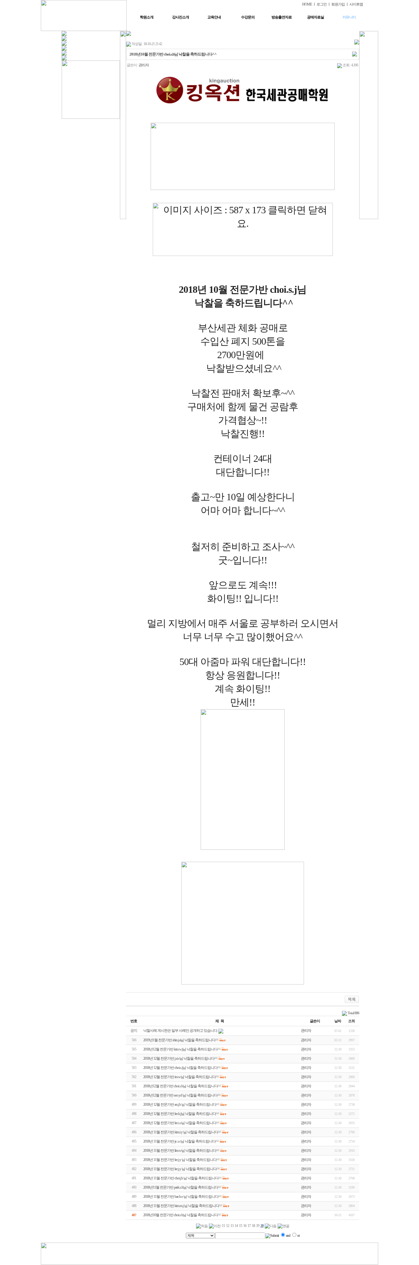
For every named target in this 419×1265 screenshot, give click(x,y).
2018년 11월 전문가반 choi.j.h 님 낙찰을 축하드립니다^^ (182, 1178)
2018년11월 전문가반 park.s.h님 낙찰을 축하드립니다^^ (182, 1187)
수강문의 (248, 17)
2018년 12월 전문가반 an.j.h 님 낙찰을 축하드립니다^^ (181, 1104)
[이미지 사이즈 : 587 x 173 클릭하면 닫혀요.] (243, 229)
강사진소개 (180, 17)
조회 (351, 1021)
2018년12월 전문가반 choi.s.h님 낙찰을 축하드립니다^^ (182, 1086)
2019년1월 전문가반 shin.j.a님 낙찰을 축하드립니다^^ (180, 1040)
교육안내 (214, 17)
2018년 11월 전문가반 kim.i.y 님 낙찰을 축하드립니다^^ (182, 1132)
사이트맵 (356, 4)
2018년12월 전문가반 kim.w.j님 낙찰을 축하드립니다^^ (182, 1049)
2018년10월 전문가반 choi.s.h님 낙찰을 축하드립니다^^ (182, 1215)
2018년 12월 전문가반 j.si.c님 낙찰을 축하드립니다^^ (180, 1058)
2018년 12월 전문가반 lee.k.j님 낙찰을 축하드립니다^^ (181, 1114)
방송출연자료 (281, 17)
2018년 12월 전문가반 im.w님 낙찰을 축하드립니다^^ (181, 1077)
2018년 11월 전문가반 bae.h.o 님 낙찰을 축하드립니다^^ (182, 1196)
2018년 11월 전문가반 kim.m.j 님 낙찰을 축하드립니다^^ (182, 1206)
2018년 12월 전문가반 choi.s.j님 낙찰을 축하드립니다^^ (182, 1068)
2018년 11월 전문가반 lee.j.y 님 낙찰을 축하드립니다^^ (181, 1160)
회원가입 (338, 4)
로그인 (322, 4)
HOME (307, 4)
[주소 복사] (354, 54)
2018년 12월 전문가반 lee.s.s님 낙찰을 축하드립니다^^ (181, 1123)
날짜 (337, 1021)
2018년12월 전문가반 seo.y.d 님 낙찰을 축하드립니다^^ (182, 1095)
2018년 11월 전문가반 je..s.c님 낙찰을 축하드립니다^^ (181, 1141)
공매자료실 (315, 17)
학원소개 (146, 17)
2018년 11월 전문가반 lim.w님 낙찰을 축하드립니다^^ (181, 1150)
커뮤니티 (349, 17)
